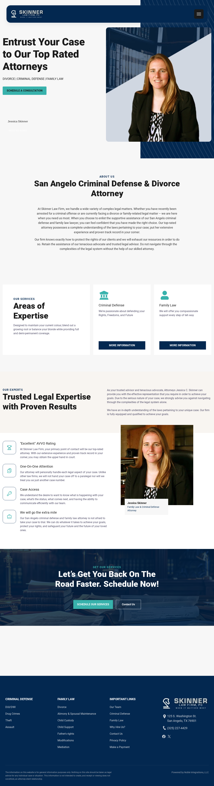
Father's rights (66, 733)
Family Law (116, 720)
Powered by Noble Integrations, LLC (190, 772)
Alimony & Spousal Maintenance (77, 713)
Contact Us (128, 604)
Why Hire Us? (117, 727)
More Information (122, 345)
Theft (8, 720)
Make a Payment (120, 747)
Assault (9, 727)
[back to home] (27, 14)
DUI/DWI (10, 707)
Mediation (63, 747)
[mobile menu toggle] (199, 14)
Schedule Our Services (93, 604)
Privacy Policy (118, 740)
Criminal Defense (120, 713)
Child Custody (66, 720)
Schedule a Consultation (24, 90)
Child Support (66, 727)
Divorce (62, 707)
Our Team (115, 707)
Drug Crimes (12, 713)
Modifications (66, 740)
